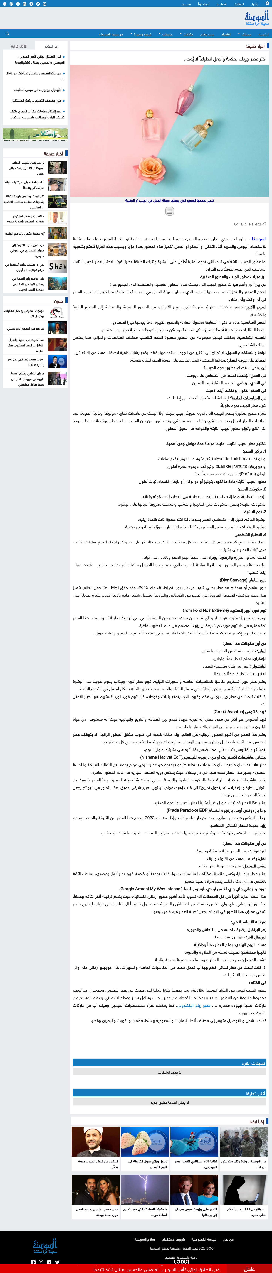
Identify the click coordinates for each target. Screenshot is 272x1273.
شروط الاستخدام (173, 1239)
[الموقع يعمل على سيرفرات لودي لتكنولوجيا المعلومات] (181, 1261)
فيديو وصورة (142, 33)
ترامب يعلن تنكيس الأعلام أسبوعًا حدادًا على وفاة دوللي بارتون (26, 167)
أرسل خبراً (203, 3)
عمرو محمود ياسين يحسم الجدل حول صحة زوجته (97, 1211)
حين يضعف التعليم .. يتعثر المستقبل (36, 100)
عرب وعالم (207, 33)
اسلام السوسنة (145, 1239)
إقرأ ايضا (257, 1121)
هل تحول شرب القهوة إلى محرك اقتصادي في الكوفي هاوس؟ (27, 250)
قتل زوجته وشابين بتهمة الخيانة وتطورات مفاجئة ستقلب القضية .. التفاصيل (24, 201)
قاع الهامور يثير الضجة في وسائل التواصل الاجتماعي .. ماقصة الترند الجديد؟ (27, 283)
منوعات (167, 33)
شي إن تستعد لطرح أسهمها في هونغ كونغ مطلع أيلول (24, 266)
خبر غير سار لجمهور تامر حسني (25, 328)
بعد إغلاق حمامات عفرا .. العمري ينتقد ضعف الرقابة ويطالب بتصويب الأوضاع (37, 113)
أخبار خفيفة (255, 45)
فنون (58, 300)
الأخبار (254, 3)
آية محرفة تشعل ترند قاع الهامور (24, 233)
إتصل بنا (221, 3)
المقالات (239, 3)
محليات (246, 33)
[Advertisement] (115, 17)
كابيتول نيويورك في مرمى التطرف (37, 89)
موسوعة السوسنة (111, 33)
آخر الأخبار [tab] (51, 45)
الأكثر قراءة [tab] (19, 45)
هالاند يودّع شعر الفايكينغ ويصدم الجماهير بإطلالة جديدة (25, 218)
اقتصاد (226, 33)
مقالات (188, 33)
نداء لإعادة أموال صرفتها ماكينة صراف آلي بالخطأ (24, 184)
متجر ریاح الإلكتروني (194, 1004)
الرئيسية (264, 33)
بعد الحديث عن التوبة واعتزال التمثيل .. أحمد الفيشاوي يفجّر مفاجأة (25, 344)
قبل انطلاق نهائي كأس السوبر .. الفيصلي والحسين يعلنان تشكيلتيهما (40, 59)
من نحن (186, 3)
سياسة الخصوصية (204, 1239)
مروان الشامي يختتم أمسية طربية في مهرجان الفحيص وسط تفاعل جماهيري (27, 378)
